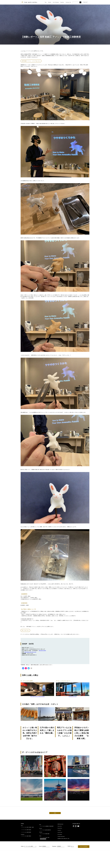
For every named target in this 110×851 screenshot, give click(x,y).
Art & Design (56, 2)
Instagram (75, 826)
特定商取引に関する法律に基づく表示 (63, 838)
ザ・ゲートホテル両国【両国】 (26, 832)
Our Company (60, 834)
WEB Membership (60, 824)
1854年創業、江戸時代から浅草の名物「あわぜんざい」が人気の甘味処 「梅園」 (29, 733)
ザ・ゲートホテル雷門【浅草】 (26, 829)
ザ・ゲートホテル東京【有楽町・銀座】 (28, 827)
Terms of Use (60, 826)
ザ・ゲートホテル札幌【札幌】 (45, 833)
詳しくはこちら (25, 630)
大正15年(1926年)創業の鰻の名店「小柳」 (47, 730)
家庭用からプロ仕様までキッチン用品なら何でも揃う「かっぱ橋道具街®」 (64, 733)
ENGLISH (85, 2)
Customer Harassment (61, 836)
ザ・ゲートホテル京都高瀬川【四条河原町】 (47, 826)
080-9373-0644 (42, 650)
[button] (22, 724)
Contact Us (59, 830)
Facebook (73, 826)
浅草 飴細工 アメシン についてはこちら (31, 60)
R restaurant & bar (73, 696)
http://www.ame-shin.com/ (30, 652)
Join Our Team (60, 832)
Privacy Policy (60, 828)
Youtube (78, 826)
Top (45, 2)
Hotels (49, 2)
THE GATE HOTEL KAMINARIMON (37, 696)
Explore (62, 2)
